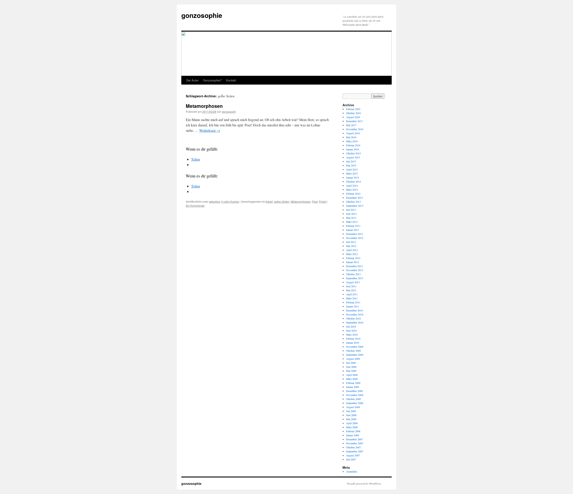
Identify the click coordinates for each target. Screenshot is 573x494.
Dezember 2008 (354, 391)
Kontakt (231, 80)
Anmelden (351, 471)
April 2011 (352, 294)
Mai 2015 (351, 165)
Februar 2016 (353, 145)
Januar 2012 (352, 262)
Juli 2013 (351, 209)
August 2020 (353, 117)
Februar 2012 (353, 258)
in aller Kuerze (230, 201)
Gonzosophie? (212, 80)
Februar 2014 (353, 193)
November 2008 (354, 395)
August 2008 (353, 407)
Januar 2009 (352, 387)
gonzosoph (229, 111)
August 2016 (353, 133)
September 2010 (354, 322)
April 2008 (352, 423)
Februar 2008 (353, 431)
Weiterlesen (209, 130)
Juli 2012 (351, 242)
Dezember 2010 (354, 310)
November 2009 (354, 346)
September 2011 (354, 278)
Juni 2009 (351, 366)
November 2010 (354, 314)
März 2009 (352, 379)
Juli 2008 (351, 411)
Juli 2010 (351, 326)
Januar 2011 (352, 306)
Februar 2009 (353, 383)
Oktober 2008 (353, 399)
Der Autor (192, 80)
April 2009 (352, 375)
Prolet (322, 201)
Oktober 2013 (353, 201)
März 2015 (352, 173)
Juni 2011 (351, 286)
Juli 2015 (351, 161)
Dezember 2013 (354, 197)
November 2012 (354, 238)
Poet (315, 201)
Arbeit (269, 201)
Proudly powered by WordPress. (364, 483)
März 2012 (352, 254)
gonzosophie (201, 15)
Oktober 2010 (353, 318)
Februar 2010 (353, 338)
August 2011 (353, 282)
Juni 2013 (351, 213)
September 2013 (354, 205)
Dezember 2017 (354, 121)
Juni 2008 (351, 415)
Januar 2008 (352, 435)
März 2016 (352, 141)
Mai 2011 (351, 290)
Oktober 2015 (353, 153)
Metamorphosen (204, 105)
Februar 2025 (353, 109)
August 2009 (353, 358)
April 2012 (352, 250)
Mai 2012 (351, 246)
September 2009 (354, 354)
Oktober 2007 (353, 447)
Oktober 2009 (353, 350)
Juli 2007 (351, 459)
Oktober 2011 (353, 274)
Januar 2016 (352, 149)
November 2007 (354, 443)
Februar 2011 (353, 302)
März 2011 (352, 298)
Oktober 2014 (353, 181)
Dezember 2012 (354, 234)
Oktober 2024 (353, 113)
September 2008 (354, 403)
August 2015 (353, 157)
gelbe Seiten (281, 201)
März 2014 (352, 189)
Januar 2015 (352, 177)
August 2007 (353, 455)
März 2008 (352, 427)
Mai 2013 (351, 217)
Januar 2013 (352, 230)
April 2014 (352, 185)
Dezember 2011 (354, 266)
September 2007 (354, 451)
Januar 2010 (352, 342)
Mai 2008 (351, 419)
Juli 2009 (351, 362)
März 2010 (352, 334)
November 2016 (354, 129)
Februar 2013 (353, 226)
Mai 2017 (351, 125)
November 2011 (354, 270)
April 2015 (352, 169)
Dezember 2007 (354, 439)
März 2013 (352, 222)
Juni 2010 (351, 330)
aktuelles (214, 201)
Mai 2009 (351, 371)
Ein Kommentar (195, 205)
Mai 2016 (351, 137)
